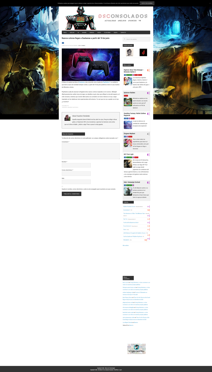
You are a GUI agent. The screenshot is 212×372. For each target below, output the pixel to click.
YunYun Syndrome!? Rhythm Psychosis (132, 236)
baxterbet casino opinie (128, 312)
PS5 (63, 42)
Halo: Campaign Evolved (132, 182)
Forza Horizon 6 (127, 226)
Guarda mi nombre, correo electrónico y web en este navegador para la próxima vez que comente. (89, 189)
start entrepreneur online (129, 317)
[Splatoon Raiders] (128, 102)
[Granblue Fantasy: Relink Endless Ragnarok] (128, 125)
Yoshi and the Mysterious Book (130, 222)
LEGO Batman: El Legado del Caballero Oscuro (134, 233)
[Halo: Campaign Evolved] (128, 192)
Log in (120, 369)
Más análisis (126, 245)
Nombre (64, 162)
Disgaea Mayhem (129, 134)
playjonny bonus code (128, 302)
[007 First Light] (128, 164)
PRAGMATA (126, 240)
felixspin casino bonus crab (129, 287)
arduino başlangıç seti (128, 292)
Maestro (136, 322)
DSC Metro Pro (101, 369)
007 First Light (128, 154)
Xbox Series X (129, 157)
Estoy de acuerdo (147, 3)
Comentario (65, 142)
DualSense (70, 107)
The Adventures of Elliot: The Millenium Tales (134, 213)
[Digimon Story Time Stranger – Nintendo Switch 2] (128, 82)
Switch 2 (126, 95)
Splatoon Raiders (129, 93)
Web (63, 178)
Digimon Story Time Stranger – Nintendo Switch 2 (134, 71)
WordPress (116, 369)
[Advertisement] (137, 261)
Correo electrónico (67, 170)
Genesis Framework (109, 369)
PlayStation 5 (75, 107)
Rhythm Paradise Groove (129, 206)
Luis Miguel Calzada (127, 322)
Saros (124, 229)
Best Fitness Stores (127, 297)
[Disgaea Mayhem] (128, 143)
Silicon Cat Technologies (110, 368)
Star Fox (125, 219)
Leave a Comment (81, 45)
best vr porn (125, 282)
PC (129, 118)
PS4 (125, 118)
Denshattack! (126, 210)
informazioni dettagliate (128, 307)
